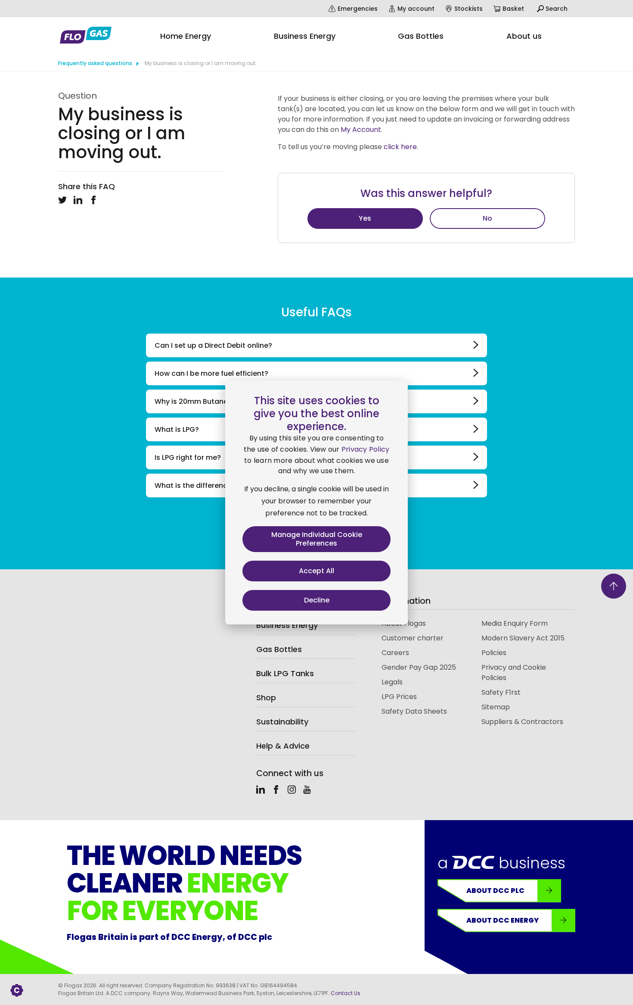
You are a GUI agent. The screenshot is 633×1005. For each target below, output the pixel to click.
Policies (493, 653)
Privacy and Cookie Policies (513, 672)
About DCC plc (495, 891)
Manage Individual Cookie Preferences (316, 539)
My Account (361, 129)
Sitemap (495, 707)
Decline (316, 600)
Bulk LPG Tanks (285, 673)
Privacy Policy (365, 449)
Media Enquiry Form (514, 623)
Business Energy (287, 625)
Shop (266, 697)
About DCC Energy (502, 920)
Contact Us (345, 993)
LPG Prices (399, 697)
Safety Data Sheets (414, 711)
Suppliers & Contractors (522, 722)
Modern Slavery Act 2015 (523, 638)
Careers (395, 653)
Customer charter (413, 638)
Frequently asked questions (95, 63)
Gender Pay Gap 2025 (419, 667)
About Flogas (404, 623)
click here (400, 147)
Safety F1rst (501, 692)
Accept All (316, 571)
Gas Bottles (279, 649)
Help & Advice (283, 745)
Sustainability (282, 721)
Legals (392, 682)
